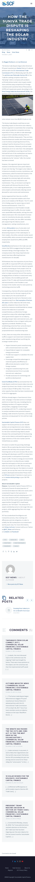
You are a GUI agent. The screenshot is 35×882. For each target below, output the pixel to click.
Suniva (19, 68)
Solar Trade (7, 543)
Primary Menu (31, 3)
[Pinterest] (8, 551)
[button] (27, 600)
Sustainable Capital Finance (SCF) (12, 422)
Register (10, 870)
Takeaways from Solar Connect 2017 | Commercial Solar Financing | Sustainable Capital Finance (17, 644)
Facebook (15, 532)
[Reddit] (16, 551)
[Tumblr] (11, 551)
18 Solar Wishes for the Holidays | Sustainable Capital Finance (17, 778)
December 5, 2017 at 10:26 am (14, 746)
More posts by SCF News (15, 584)
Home (7, 868)
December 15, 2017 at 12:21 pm (14, 783)
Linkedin (6, 532)
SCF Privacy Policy (22, 870)
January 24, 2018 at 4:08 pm (13, 818)
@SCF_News (7, 529)
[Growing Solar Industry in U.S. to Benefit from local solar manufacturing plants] (9, 610)
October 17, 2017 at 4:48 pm (13, 651)
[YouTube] (22, 861)
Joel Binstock (22, 62)
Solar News (15, 52)
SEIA (22, 540)
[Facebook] (3, 551)
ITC (5, 540)
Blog (3, 52)
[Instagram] (20, 861)
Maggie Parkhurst (9, 62)
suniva (16, 546)
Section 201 (13, 540)
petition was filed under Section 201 (16, 75)
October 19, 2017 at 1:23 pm (13, 692)
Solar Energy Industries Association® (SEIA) (15, 91)
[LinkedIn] (14, 551)
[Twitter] (6, 551)
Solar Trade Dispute (19, 543)
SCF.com (7, 475)
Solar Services (17, 868)
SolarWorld (5, 246)
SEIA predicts (11, 228)
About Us (27, 868)
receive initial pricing (12, 477)
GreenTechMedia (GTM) (9, 382)
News (8, 52)
